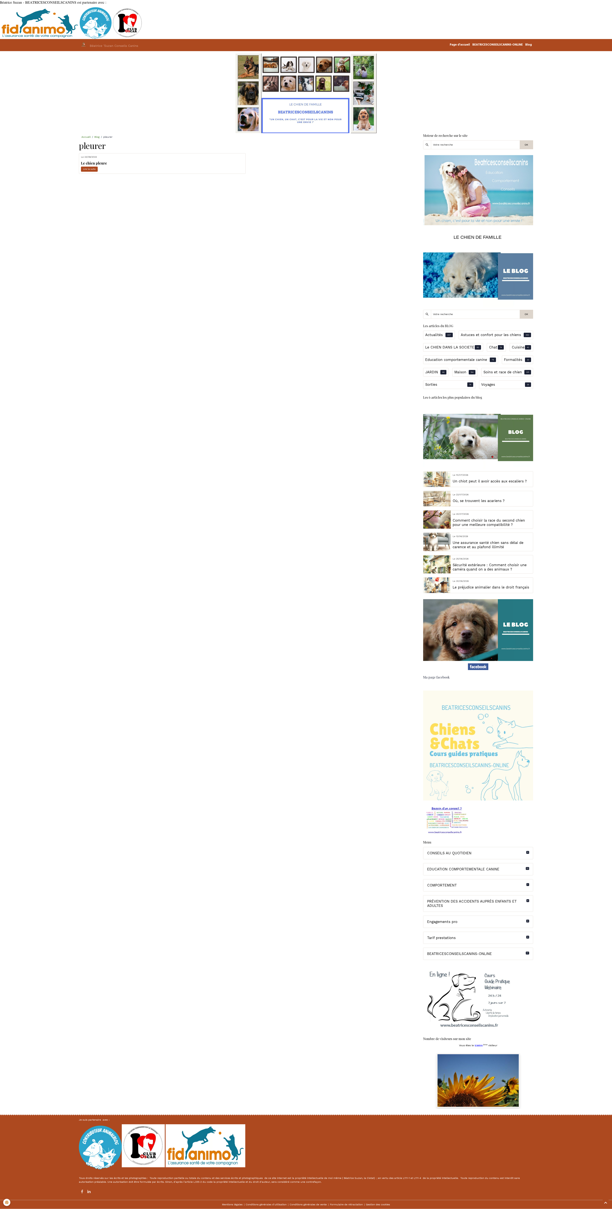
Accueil (86, 136)
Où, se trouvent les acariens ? (479, 501)
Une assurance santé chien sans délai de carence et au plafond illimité (488, 545)
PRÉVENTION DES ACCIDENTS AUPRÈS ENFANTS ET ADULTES (472, 903)
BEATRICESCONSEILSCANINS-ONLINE (497, 45)
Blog (528, 45)
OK (526, 144)
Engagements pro (442, 922)
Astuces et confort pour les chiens (491, 335)
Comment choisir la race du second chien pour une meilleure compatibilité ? (489, 522)
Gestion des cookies (378, 1204)
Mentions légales (232, 1204)
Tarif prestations (441, 938)
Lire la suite (89, 169)
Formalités (513, 360)
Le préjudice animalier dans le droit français (491, 587)
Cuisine (518, 347)
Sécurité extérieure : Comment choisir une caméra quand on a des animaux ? (490, 567)
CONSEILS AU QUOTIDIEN (449, 853)
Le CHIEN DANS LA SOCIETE (449, 347)
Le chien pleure (94, 163)
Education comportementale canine (456, 360)
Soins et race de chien (502, 372)
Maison (460, 372)
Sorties (431, 384)
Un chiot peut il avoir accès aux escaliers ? (490, 481)
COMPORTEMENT (442, 885)
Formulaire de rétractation (346, 1204)
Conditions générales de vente (308, 1204)
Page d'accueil (460, 45)
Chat (493, 347)
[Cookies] (6, 1202)
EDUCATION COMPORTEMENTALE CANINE (463, 869)
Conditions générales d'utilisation (266, 1204)
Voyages (488, 384)
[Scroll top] (606, 1203)
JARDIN (431, 372)
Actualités (434, 335)
